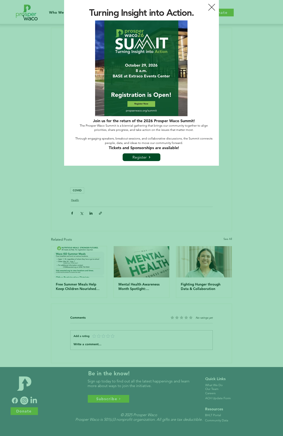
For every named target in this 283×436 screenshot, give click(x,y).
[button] (211, 7)
